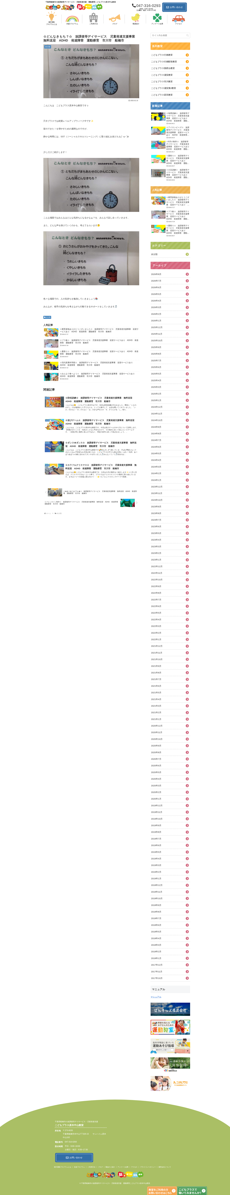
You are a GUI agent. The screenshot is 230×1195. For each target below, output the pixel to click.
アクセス (134, 1167)
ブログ (100, 1167)
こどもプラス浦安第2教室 (163, 88)
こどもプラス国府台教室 (163, 68)
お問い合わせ (176, 7)
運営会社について (164, 1167)
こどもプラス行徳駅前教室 (164, 61)
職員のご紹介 (110, 1167)
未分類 (48, 317)
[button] (187, 35)
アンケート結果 (123, 1167)
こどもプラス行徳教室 (162, 55)
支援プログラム (79, 1167)
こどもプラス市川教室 (162, 81)
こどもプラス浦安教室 (162, 75)
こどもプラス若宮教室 (162, 95)
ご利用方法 (91, 1167)
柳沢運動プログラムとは (62, 1167)
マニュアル (156, 997)
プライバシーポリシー (148, 1167)
